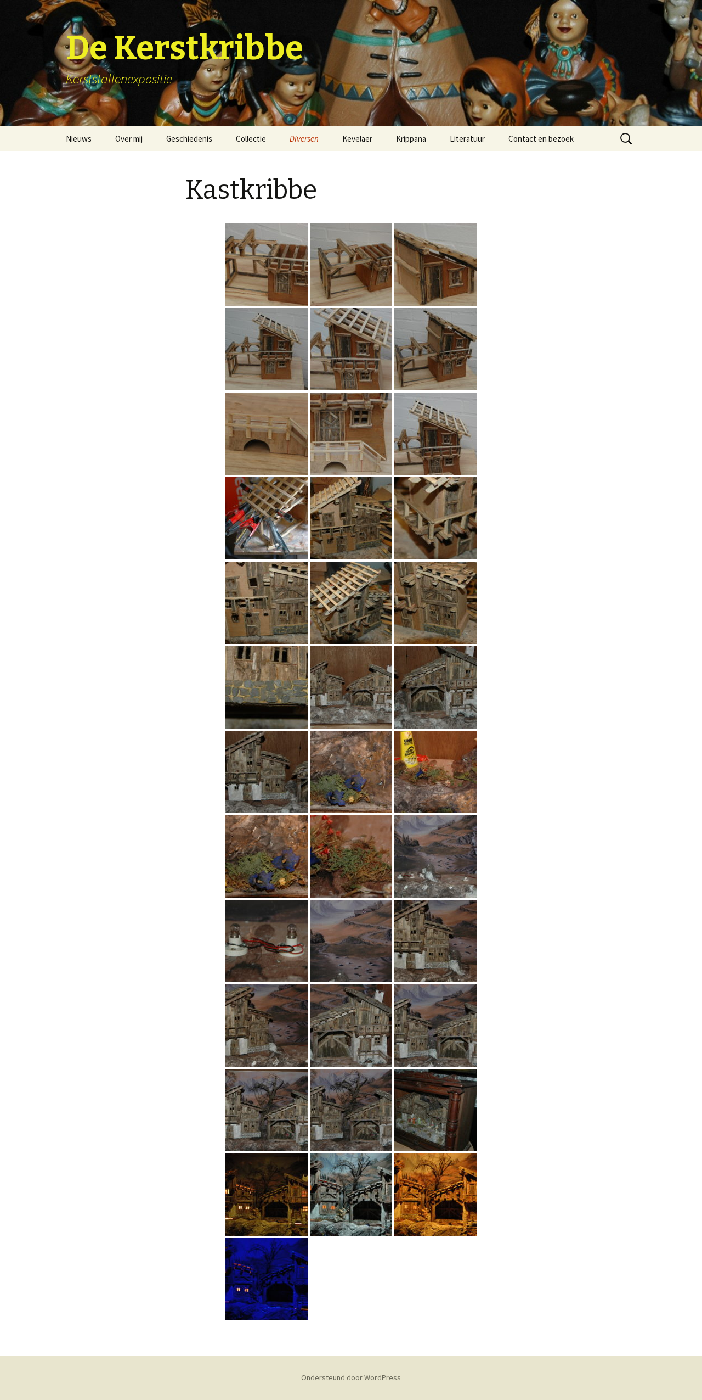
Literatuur (467, 138)
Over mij (129, 138)
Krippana (411, 138)
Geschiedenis (189, 138)
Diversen (304, 138)
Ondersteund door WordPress (351, 1377)
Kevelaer (357, 138)
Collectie (251, 138)
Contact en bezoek (541, 138)
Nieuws (79, 138)
